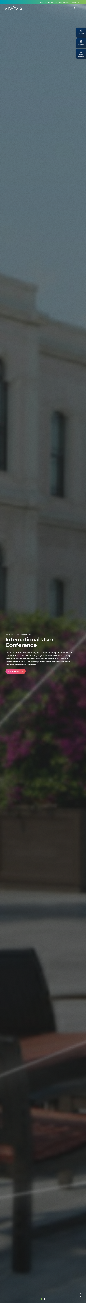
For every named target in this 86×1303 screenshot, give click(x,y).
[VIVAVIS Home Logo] (13, 8)
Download (58, 2)
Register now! (14, 671)
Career (74, 2)
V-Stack (40, 2)
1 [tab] (41, 1299)
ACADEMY (66, 2)
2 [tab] (45, 1299)
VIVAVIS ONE (49, 2)
